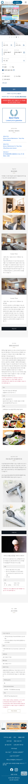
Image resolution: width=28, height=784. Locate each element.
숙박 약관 (9, 741)
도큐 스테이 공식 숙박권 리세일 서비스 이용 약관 (13, 764)
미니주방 (18, 76)
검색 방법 (4, 64)
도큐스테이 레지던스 (14, 778)
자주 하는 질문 (7, 737)
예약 (17, 2)
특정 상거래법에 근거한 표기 (14, 759)
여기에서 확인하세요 (20, 96)
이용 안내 (14, 532)
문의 (15, 737)
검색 (14, 89)
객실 (13, 67)
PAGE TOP (24, 774)
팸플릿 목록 (21, 737)
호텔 (16, 43)
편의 (3, 73)
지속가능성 (14, 748)
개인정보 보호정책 (17, 752)
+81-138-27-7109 (7, 657)
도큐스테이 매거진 (18, 744)
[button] (13, 730)
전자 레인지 (7, 79)
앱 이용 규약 (8, 744)
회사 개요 (8, 752)
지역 (4, 43)
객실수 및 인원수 (6, 58)
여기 (18, 93)
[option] (14, 565)
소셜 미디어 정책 (14, 756)
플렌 (5, 67)
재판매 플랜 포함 (8, 70)
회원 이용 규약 (17, 741)
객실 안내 (14, 328)
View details (14, 710)
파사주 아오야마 (14, 780)
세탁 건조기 (7, 76)
